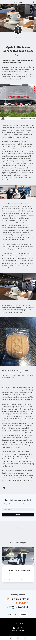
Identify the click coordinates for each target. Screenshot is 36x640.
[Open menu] (2, 2)
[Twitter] (18, 638)
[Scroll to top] (25, 638)
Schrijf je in (18, 514)
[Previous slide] (2, 565)
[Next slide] (34, 565)
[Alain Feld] (18, 30)
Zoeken (22, 624)
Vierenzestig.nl (18, 2)
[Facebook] (11, 638)
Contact (23, 614)
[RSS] (22, 628)
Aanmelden (15, 624)
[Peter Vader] (5, 550)
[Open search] (34, 2)
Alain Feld (18, 37)
